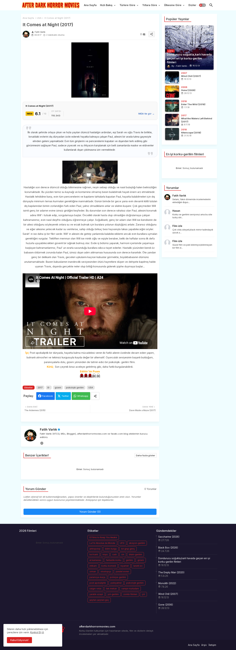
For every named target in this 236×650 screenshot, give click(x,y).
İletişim (212, 644)
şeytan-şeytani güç (99, 600)
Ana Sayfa (90, 5)
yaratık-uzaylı (96, 594)
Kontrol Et (35, 632)
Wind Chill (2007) (168, 593)
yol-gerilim (113, 594)
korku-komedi (108, 566)
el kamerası (95, 560)
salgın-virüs (95, 588)
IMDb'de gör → (146, 113)
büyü (105, 554)
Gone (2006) (165, 604)
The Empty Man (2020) (171, 572)
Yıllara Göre (149, 5)
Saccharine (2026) (169, 536)
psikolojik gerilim (75, 387)
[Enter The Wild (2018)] (172, 106)
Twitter (65, 396)
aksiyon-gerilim (137, 543)
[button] (202, 5)
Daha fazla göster (145, 455)
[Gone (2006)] (172, 91)
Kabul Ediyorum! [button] (19, 640)
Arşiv (204, 644)
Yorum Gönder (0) (90, 511)
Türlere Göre (127, 5)
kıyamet (125, 566)
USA (39, 18)
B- (49, 387)
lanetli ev (138, 566)
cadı (114, 554)
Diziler (192, 5)
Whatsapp (82, 396)
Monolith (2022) (167, 583)
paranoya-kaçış (97, 577)
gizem (58, 387)
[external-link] (42, 443)
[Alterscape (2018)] (172, 134)
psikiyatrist (116, 583)
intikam (93, 566)
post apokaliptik (97, 583)
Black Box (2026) (168, 547)
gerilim (129, 560)
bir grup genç (128, 548)
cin (122, 554)
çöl (143, 594)
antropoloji (94, 548)
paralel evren (122, 571)
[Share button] (95, 396)
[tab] (90, 6)
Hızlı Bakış (106, 5)
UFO (122, 543)
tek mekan (111, 588)
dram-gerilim (135, 554)
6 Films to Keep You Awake (103, 537)
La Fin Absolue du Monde (102, 543)
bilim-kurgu (111, 548)
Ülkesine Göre (172, 5)
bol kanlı (93, 554)
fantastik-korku (113, 560)
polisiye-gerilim (118, 577)
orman (92, 571)
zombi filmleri (130, 594)
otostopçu (106, 571)
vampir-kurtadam (130, 588)
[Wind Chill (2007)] (172, 77)
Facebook (47, 396)
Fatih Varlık (48, 429)
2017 (40, 387)
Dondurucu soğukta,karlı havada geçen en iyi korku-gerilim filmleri (184, 560)
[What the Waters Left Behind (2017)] (172, 120)
